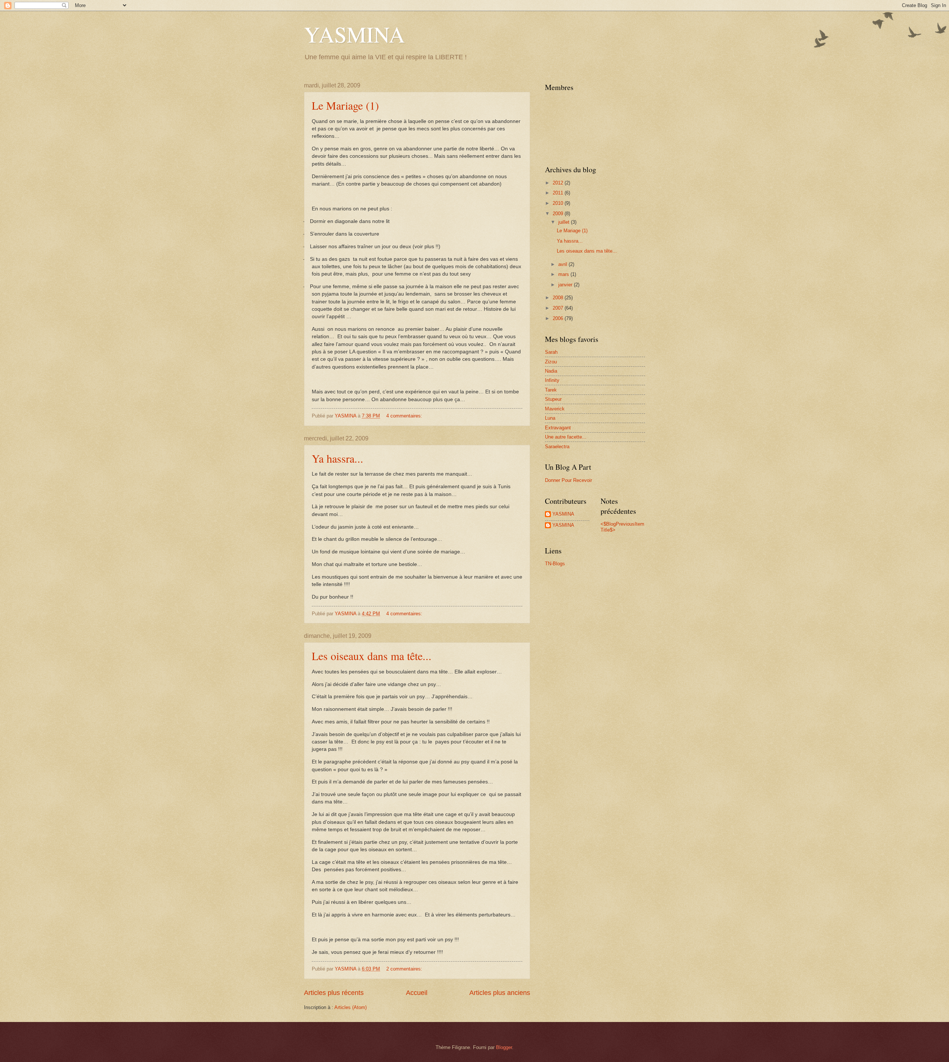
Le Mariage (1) (345, 105)
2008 (559, 297)
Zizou (551, 361)
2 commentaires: (405, 969)
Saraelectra (557, 446)
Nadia (551, 371)
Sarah (551, 352)
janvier (566, 284)
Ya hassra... (337, 458)
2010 (559, 203)
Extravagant (558, 427)
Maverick (555, 409)
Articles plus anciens (499, 992)
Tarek (551, 390)
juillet (564, 222)
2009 (559, 213)
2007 (559, 308)
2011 (559, 193)
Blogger (504, 1047)
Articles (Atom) (350, 1007)
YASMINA (354, 34)
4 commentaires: (405, 416)
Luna (550, 418)
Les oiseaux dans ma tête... (371, 655)
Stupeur (553, 399)
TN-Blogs (555, 563)
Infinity (552, 380)
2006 (559, 318)
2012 (559, 183)
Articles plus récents (334, 992)
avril (563, 264)
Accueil (416, 992)
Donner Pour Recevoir (568, 480)
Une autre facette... (565, 437)
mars (564, 274)
